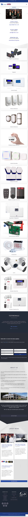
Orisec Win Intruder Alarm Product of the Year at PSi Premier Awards (7, 436)
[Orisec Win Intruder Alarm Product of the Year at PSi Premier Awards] (7, 437)
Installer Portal (14, 496)
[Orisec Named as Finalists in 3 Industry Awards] (7, 461)
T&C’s (14, 494)
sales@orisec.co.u (14, 32)
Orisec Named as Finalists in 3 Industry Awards (7, 459)
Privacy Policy (5, 341)
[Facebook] (3, 502)
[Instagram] (4, 505)
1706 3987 (15, 22)
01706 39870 (14, 30)
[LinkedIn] (7, 502)
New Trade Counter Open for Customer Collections (21, 436)
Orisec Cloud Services (14, 498)
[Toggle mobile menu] (26, 4)
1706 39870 (15, 38)
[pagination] (12, 327)
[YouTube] (5, 502)
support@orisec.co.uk (14, 24)
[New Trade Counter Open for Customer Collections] (20, 437)
